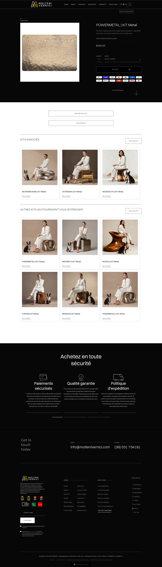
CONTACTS (102, 4)
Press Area (68, 502)
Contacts (81, 498)
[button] (123, 4)
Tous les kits (133, 141)
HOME (66, 4)
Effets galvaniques (105, 506)
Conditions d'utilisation (61, 560)
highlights (92, 4)
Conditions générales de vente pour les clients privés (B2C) (75, 417)
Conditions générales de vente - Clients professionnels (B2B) (98, 417)
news (66, 498)
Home (66, 486)
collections (82, 490)
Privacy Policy (33, 531)
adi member (81, 506)
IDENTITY (67, 494)
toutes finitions (104, 510)
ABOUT (73, 4)
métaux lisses (103, 494)
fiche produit (81, 123)
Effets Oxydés (103, 502)
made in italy (82, 510)
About (66, 490)
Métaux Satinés (103, 498)
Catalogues (81, 494)
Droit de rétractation (126, 11)
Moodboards (69, 506)
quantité (98, 56)
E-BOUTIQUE (113, 4)
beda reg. (80, 502)
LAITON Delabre (103, 490)
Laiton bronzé (103, 486)
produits (81, 4)
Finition (106, 56)
